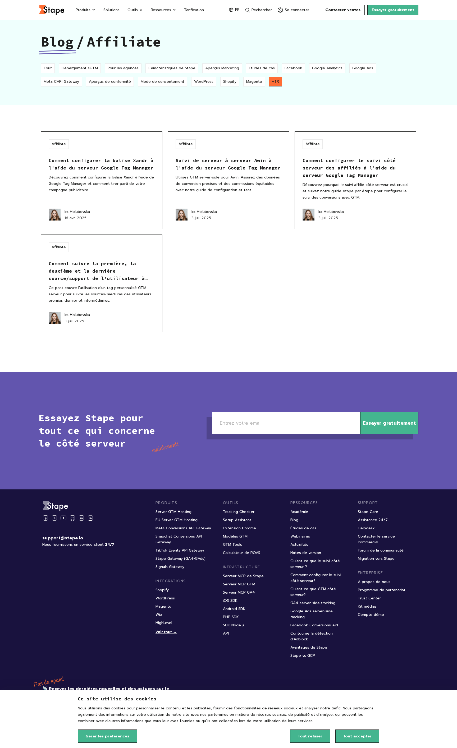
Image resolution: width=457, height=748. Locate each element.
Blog (57, 41)
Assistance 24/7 (373, 520)
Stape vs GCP (302, 655)
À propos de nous (374, 582)
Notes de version (305, 553)
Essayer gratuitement (393, 10)
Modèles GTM (235, 536)
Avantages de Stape (308, 647)
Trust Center (369, 598)
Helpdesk (366, 528)
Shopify (229, 81)
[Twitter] (54, 518)
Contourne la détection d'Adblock (311, 636)
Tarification (194, 10)
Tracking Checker (238, 512)
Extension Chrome (239, 528)
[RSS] (90, 518)
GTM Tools (232, 544)
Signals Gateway (170, 567)
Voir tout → (166, 631)
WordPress (203, 81)
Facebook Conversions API (314, 625)
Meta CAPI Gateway (61, 81)
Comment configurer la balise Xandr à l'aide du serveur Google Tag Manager (101, 164)
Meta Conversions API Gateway (183, 528)
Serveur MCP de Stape (243, 576)
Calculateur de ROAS (241, 553)
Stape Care (368, 512)
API (226, 633)
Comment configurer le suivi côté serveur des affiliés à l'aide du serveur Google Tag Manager (349, 167)
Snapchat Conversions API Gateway (179, 539)
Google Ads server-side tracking (311, 614)
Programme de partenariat (381, 590)
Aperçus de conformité (110, 81)
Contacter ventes (342, 10)
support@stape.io (62, 538)
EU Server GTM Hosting (177, 520)
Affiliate (59, 144)
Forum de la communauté (381, 550)
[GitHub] (72, 518)
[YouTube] (63, 518)
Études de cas (262, 68)
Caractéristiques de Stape (171, 68)
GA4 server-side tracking (312, 603)
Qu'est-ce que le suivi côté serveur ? (315, 564)
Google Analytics (327, 68)
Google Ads (362, 68)
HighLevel (164, 623)
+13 (275, 82)
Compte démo (371, 614)
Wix (159, 614)
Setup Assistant (237, 520)
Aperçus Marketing (222, 68)
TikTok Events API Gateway (180, 550)
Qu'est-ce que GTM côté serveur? (313, 592)
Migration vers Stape (376, 558)
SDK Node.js (233, 625)
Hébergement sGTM (80, 68)
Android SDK (234, 609)
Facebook (293, 68)
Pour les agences (123, 68)
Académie (299, 512)
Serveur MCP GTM (239, 584)
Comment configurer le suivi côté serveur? (315, 578)
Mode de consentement (162, 81)
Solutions (111, 10)
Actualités (299, 544)
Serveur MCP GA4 (239, 592)
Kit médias (367, 606)
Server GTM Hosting (173, 512)
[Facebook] (45, 518)
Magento (254, 81)
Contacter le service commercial (376, 539)
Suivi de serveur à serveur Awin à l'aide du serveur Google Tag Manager (228, 164)
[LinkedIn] (81, 518)
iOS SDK (230, 600)
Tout (48, 68)
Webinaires (300, 536)
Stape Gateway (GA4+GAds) (180, 558)
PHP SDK (231, 617)
